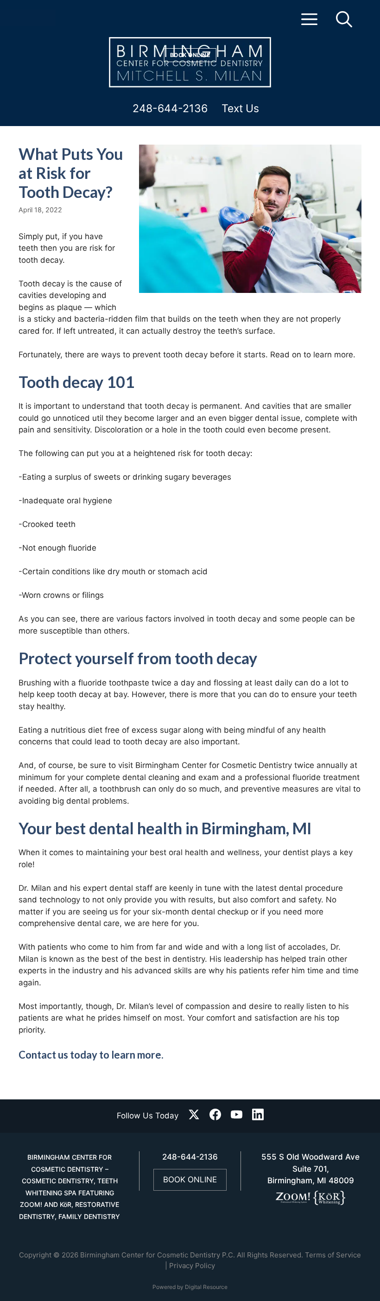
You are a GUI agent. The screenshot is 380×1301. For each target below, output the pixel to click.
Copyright (35, 1254)
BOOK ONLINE (190, 1179)
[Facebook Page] (215, 1116)
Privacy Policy (192, 1265)
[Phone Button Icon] (15, 20)
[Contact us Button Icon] (35, 20)
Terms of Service (333, 1254)
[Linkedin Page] (258, 1116)
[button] (309, 23)
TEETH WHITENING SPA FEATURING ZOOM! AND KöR (69, 1192)
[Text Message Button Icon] (52, 20)
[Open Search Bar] (344, 23)
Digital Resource (206, 1286)
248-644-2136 (170, 108)
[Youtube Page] (236, 1116)
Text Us (240, 108)
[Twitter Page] (194, 1116)
